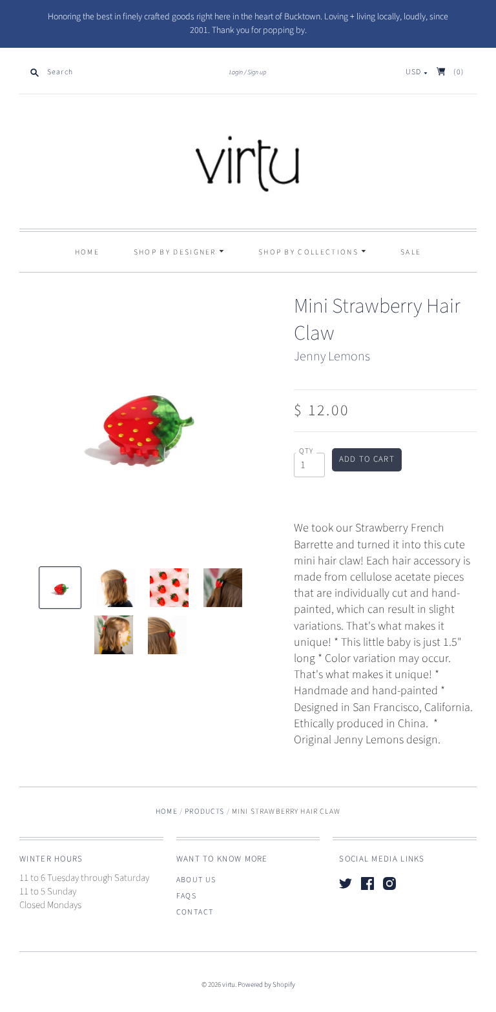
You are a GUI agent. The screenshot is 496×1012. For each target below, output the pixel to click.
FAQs (186, 896)
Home (87, 252)
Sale (410, 252)
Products (204, 811)
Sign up (256, 72)
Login (236, 72)
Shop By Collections (309, 252)
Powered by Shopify (266, 984)
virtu (228, 984)
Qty (306, 451)
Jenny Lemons (332, 356)
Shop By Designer (176, 252)
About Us (196, 879)
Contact (195, 912)
